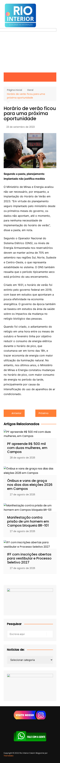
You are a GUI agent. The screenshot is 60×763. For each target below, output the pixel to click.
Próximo (43, 413)
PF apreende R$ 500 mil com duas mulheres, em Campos (27, 447)
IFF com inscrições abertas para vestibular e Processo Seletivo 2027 (29, 558)
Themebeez (9, 755)
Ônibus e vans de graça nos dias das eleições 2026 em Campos (29, 484)
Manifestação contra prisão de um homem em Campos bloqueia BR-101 (28, 521)
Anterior (16, 413)
